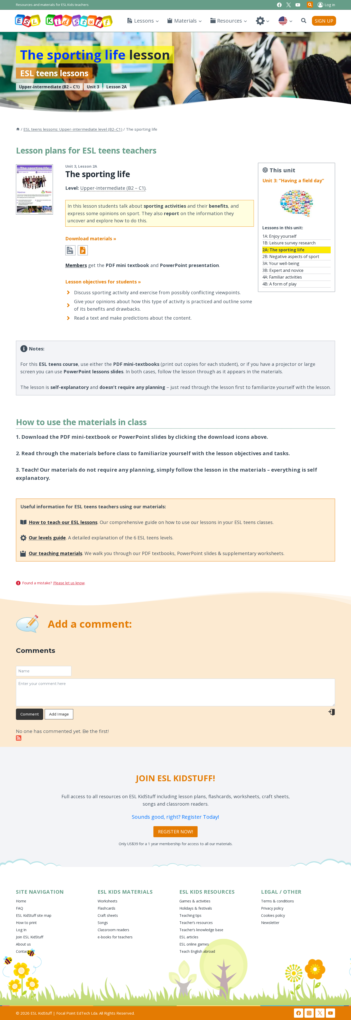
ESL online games (194, 944)
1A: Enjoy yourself (279, 236)
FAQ (19, 908)
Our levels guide (47, 538)
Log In (21, 929)
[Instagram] (309, 1013)
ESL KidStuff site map (33, 915)
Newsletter (270, 922)
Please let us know (69, 582)
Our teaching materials (55, 553)
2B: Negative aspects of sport (290, 256)
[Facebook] (279, 4)
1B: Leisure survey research (289, 243)
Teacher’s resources (196, 922)
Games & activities (194, 901)
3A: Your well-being (280, 263)
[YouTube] (297, 4)
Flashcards (106, 908)
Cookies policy (273, 915)
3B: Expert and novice (282, 270)
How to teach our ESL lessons (63, 522)
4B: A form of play (279, 284)
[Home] (18, 129)
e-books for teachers (115, 937)
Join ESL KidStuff (29, 937)
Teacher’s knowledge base (201, 929)
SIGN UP (324, 21)
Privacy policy (272, 908)
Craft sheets (108, 915)
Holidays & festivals (195, 908)
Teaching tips (190, 915)
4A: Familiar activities (282, 277)
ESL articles (188, 937)
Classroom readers (113, 929)
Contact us (25, 951)
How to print (26, 922)
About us (23, 944)
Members (76, 265)
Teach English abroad (197, 951)
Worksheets (107, 901)
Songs (103, 922)
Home (21, 901)
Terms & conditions (277, 901)
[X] (288, 4)
